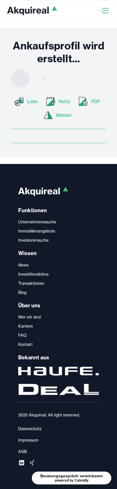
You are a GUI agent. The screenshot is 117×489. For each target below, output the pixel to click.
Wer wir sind (29, 317)
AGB (22, 451)
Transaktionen (31, 283)
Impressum (28, 440)
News (23, 265)
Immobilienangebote (36, 231)
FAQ (22, 335)
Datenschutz (29, 428)
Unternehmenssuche (37, 222)
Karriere (25, 326)
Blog (22, 292)
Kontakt (25, 344)
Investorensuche (33, 240)
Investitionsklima (33, 274)
